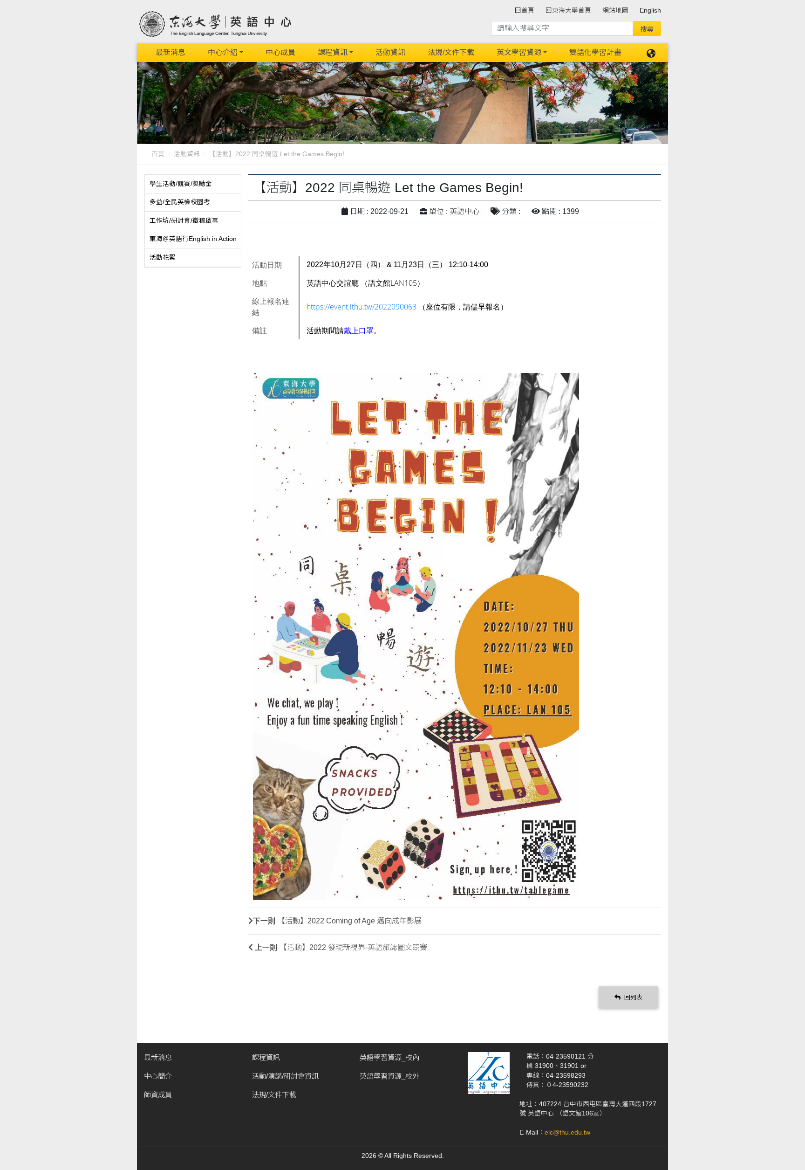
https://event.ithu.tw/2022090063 (361, 307)
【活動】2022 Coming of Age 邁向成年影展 (350, 921)
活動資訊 (390, 52)
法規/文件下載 (451, 52)
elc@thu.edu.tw (567, 1132)
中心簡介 (158, 1076)
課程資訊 (333, 52)
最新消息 (170, 52)
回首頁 (524, 10)
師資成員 (158, 1095)
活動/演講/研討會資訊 (285, 1076)
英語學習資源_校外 (389, 1076)
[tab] (193, 184)
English (650, 10)
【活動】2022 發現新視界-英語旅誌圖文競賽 (353, 947)
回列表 (632, 997)
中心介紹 (223, 52)
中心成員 (280, 52)
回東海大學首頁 (568, 10)
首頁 (157, 154)
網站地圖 (615, 10)
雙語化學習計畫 (595, 52)
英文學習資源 (519, 52)
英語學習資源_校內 (389, 1057)
